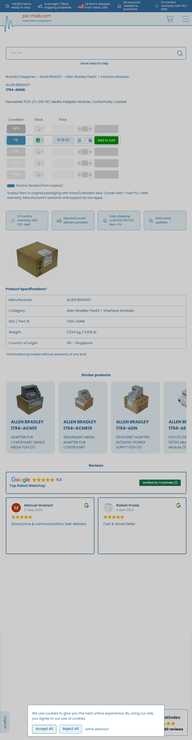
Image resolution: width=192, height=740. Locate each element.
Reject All (71, 729)
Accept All (44, 729)
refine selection (97, 729)
